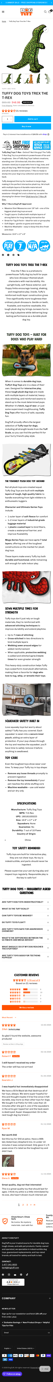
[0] (49, 11)
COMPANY (9, 1298)
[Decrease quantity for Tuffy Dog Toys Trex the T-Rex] (4, 119)
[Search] (45, 11)
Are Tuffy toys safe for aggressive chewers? (22, 930)
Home (4, 21)
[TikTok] (29, 1274)
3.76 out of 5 (33, 980)
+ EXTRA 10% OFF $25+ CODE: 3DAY (26, 3)
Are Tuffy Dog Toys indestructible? (22, 902)
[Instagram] (11, 1274)
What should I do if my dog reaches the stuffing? (22, 947)
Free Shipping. (7, 105)
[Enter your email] (48, 1333)
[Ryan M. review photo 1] (8, 1161)
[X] (8, 254)
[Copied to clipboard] (18, 254)
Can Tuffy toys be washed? (17, 915)
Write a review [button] (26, 1007)
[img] (9, 1025)
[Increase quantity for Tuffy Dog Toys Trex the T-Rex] (11, 119)
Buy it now (26, 126)
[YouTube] (17, 1275)
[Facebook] (3, 254)
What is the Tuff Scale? (15, 909)
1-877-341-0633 (9, 1264)
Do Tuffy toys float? (13, 922)
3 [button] (27, 1204)
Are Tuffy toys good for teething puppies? (21, 956)
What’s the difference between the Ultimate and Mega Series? (22, 939)
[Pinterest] (14, 254)
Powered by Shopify (38, 1368)
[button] (9, 111)
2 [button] (23, 1204)
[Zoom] (45, 29)
